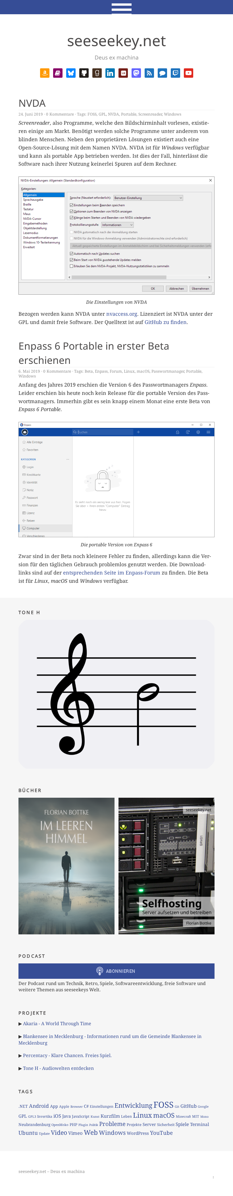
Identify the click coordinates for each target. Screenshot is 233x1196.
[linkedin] (110, 72)
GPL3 (32, 1116)
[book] (58, 72)
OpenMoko (59, 1125)
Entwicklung (133, 1105)
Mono (204, 1117)
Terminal (199, 1124)
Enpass (101, 371)
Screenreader (150, 114)
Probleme (112, 1124)
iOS (57, 1116)
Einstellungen (101, 1106)
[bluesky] (71, 72)
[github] (84, 72)
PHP (73, 1124)
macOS (143, 371)
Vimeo (75, 1133)
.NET (23, 1106)
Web (91, 1132)
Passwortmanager (167, 371)
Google (203, 1106)
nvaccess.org (121, 313)
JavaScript (81, 1116)
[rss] (149, 72)
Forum (116, 371)
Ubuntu (28, 1132)
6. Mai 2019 (29, 371)
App (54, 1106)
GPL (102, 114)
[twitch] (175, 72)
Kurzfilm (110, 1116)
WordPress (138, 1133)
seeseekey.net (116, 40)
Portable (128, 114)
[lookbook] (123, 72)
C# (86, 1106)
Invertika (44, 1116)
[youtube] (188, 72)
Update (44, 1133)
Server (149, 1124)
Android (39, 1105)
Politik (93, 1125)
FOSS (92, 114)
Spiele (182, 1124)
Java (66, 1116)
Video (59, 1132)
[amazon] (44, 72)
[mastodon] (136, 72)
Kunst (95, 1116)
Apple (64, 1106)
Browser (76, 1106)
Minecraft (183, 1116)
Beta (89, 371)
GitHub (188, 1106)
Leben (126, 1116)
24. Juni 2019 (30, 114)
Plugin (83, 1125)
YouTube (161, 1132)
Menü (116, 7)
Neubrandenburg (34, 1124)
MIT (195, 1116)
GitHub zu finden (166, 322)
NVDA (31, 103)
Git (177, 1106)
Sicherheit (165, 1124)
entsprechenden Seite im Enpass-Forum (111, 572)
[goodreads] (97, 72)
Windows (172, 114)
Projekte (134, 1124)
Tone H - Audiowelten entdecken (58, 1068)
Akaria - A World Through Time (57, 1023)
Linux (129, 371)
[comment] (162, 72)
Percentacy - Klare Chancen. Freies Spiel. (67, 1055)
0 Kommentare (60, 114)
